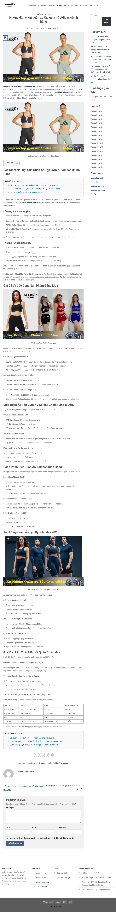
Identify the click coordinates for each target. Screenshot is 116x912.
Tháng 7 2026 (96, 115)
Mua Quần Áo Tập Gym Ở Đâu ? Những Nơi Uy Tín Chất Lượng (35, 189)
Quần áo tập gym (55, 5)
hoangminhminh (54, 28)
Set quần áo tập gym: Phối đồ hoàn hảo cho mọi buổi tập (33, 738)
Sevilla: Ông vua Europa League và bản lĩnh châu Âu (100, 79)
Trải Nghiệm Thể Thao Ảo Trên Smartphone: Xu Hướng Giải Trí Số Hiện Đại (101, 69)
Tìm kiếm (94, 15)
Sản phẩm (42, 5)
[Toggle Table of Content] (16, 163)
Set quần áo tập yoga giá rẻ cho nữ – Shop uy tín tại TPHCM (34, 185)
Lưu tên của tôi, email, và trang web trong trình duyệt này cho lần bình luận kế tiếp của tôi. (42, 838)
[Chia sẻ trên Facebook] (35, 755)
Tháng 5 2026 (96, 123)
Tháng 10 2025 (97, 151)
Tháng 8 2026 (96, 111)
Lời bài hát (84, 5)
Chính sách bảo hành (41, 873)
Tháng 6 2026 (96, 119)
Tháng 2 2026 (96, 135)
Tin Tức (94, 194)
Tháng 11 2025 (97, 147)
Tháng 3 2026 (96, 131)
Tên (8, 827)
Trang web (62, 827)
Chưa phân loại (97, 178)
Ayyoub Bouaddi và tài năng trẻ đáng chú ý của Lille (100, 40)
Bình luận (10, 808)
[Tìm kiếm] (98, 5)
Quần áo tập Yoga (63, 878)
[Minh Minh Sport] (13, 5)
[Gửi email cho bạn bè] (43, 755)
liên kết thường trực (61, 763)
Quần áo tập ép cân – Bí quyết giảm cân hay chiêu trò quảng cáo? (36, 741)
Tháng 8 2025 (96, 159)
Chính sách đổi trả (40, 878)
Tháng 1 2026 (96, 139)
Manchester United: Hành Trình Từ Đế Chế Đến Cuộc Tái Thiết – (101, 59)
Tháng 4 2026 (96, 127)
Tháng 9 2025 (96, 155)
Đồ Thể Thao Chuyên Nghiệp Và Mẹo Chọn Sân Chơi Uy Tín (101, 50)
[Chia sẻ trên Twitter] (39, 755)
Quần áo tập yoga (71, 5)
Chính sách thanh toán (42, 887)
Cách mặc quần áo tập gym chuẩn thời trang (28, 192)
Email (34, 827)
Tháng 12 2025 (97, 143)
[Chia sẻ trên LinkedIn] (52, 755)
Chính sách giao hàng (41, 882)
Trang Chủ (32, 5)
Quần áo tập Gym (63, 873)
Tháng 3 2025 (96, 167)
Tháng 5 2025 (96, 163)
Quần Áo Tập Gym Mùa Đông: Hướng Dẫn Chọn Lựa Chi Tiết (34, 745)
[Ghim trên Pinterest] (48, 755)
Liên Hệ (92, 5)
